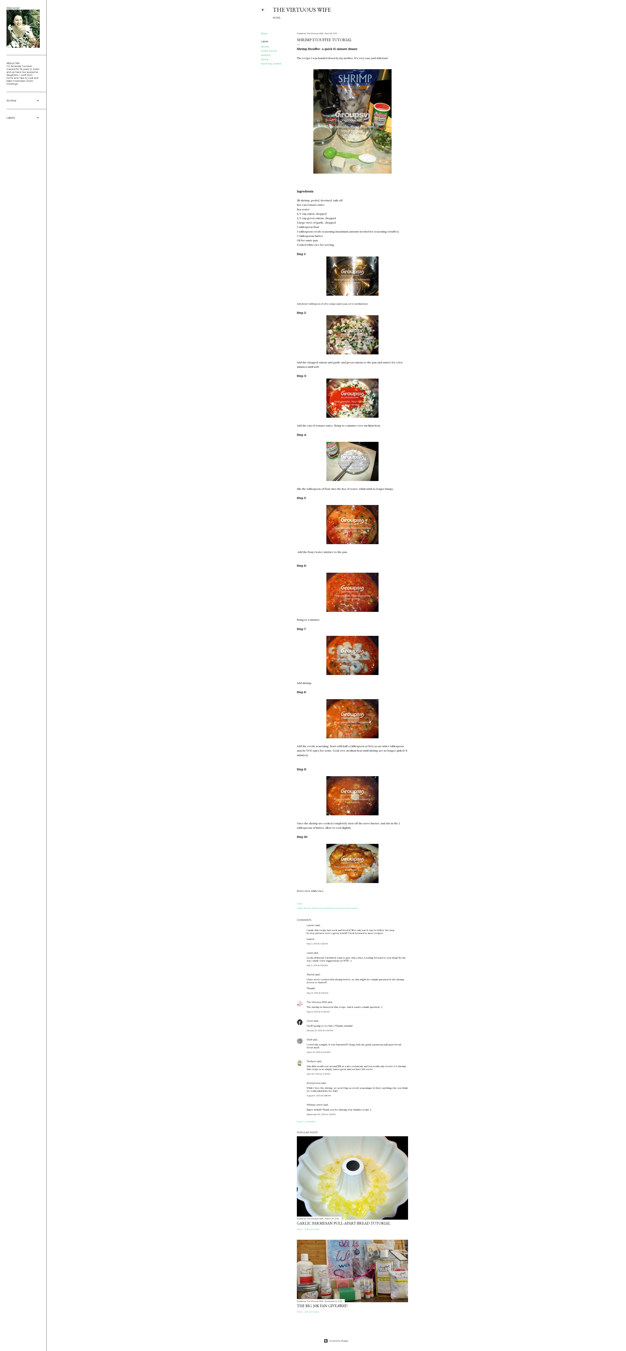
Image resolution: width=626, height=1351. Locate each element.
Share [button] (264, 33)
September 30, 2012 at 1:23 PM (321, 1114)
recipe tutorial (269, 50)
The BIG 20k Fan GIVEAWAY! (322, 1305)
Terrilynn (311, 1061)
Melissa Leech (315, 1104)
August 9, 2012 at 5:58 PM (319, 1095)
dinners (265, 46)
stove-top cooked (271, 63)
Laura (310, 952)
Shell (309, 1039)
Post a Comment (306, 1121)
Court (310, 1020)
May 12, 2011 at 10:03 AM (318, 1011)
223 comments (312, 1312)
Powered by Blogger (338, 1341)
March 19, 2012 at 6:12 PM (318, 1052)
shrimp (265, 59)
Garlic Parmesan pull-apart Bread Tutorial (343, 1223)
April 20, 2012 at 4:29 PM (318, 1074)
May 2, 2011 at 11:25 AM (317, 965)
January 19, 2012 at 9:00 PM (320, 1030)
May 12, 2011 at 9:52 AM (317, 993)
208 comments (312, 1229)
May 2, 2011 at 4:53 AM (317, 943)
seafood (265, 55)
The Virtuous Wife (302, 10)
